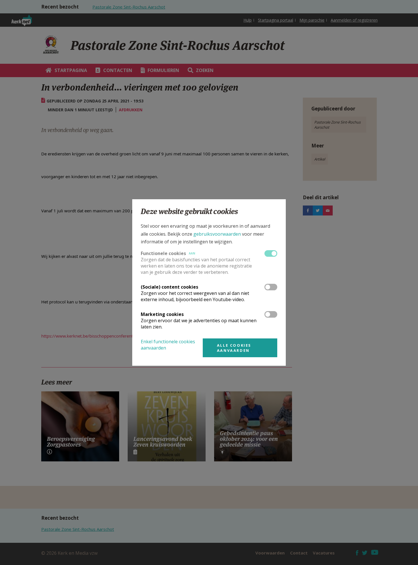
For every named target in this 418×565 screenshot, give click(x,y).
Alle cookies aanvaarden (234, 348)
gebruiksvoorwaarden (217, 234)
